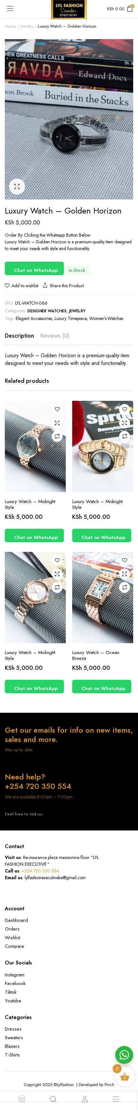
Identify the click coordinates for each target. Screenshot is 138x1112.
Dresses (13, 1028)
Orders (12, 928)
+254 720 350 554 (40, 871)
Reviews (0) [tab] (55, 336)
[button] (17, 187)
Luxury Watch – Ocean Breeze (95, 655)
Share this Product (66, 285)
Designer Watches (47, 311)
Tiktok (10, 992)
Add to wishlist (25, 285)
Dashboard (16, 920)
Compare (57, 436)
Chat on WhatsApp (36, 270)
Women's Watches (106, 318)
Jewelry (27, 26)
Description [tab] (19, 336)
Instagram (14, 974)
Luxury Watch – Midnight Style (30, 504)
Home (10, 26)
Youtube (13, 1000)
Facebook (15, 983)
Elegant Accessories (34, 318)
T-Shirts (12, 1054)
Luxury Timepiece (71, 318)
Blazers (12, 1046)
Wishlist (12, 937)
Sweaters (14, 1037)
